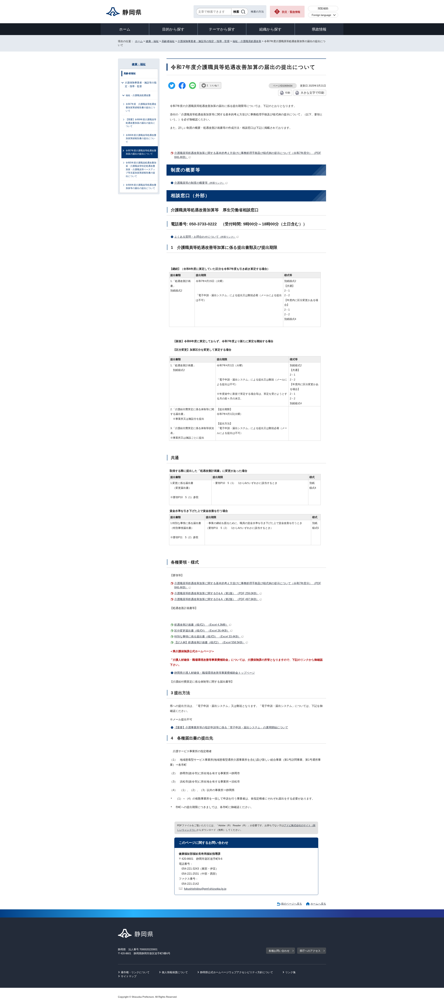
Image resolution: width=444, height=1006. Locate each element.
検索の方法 (257, 11)
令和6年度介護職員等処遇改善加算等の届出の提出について (141, 186)
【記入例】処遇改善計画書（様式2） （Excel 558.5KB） (209, 642)
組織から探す (270, 29)
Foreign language (321, 15)
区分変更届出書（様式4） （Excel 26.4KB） (201, 630)
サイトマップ (128, 976)
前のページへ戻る (291, 903)
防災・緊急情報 (291, 11)
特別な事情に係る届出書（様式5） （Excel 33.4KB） (207, 636)
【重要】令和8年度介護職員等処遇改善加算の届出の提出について (141, 123)
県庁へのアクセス (310, 950)
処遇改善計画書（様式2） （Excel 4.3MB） (201, 624)
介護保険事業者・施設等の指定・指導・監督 (204, 41)
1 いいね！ (213, 85)
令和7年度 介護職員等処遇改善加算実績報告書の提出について (141, 107)
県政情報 (319, 29)
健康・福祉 (152, 41)
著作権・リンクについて (135, 972)
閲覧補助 (323, 8)
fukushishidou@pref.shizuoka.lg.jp (205, 888)
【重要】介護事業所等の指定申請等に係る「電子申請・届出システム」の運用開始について (231, 727)
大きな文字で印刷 (312, 92)
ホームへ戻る (318, 903)
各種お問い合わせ (279, 950)
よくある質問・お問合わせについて (205, 236)
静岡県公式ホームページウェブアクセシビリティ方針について (236, 972)
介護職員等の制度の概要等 (199, 182)
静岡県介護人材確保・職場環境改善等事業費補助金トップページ (214, 672)
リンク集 (290, 972)
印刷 (287, 92)
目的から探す (173, 29)
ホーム (124, 29)
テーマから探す (222, 29)
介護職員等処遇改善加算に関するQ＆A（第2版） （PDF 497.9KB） (216, 599)
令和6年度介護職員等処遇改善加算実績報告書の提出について (141, 138)
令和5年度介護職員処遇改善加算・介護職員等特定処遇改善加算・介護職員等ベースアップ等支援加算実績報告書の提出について (141, 169)
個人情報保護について (175, 972)
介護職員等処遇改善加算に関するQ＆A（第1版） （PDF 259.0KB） (216, 593)
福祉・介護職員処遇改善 (247, 41)
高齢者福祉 (168, 41)
